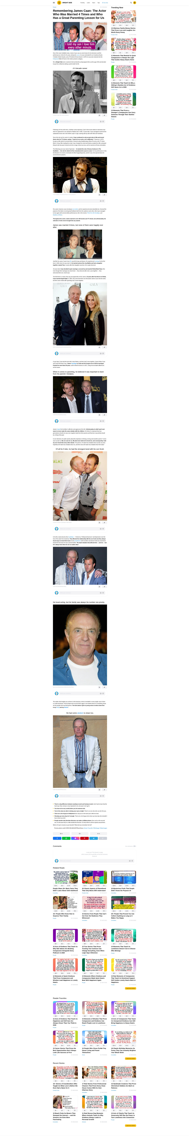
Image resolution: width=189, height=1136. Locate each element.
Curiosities (55, 892)
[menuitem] (82, 2)
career (78, 55)
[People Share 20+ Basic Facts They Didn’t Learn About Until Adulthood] (65, 877)
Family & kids (114, 34)
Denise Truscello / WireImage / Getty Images (95, 828)
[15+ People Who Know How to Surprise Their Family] (65, 903)
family (57, 707)
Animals (84, 1121)
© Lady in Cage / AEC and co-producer (61, 115)
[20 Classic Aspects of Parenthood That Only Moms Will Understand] (94, 877)
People (54, 7)
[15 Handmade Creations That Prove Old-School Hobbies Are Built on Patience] (123, 1073)
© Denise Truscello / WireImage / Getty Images (62, 522)
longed (58, 429)
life (70, 261)
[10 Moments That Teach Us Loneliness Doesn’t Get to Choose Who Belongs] (123, 935)
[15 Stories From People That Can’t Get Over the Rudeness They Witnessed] (94, 903)
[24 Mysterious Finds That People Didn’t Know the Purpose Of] (123, 877)
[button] (61, 833)
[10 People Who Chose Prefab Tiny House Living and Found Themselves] (94, 1037)
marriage (97, 261)
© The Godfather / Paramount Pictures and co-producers (64, 194)
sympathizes (77, 540)
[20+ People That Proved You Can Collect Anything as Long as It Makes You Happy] (123, 903)
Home (83, 1054)
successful (75, 209)
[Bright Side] (64, 3)
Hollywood (56, 59)
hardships (71, 537)
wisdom (80, 713)
